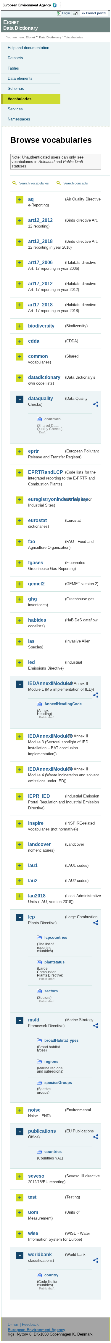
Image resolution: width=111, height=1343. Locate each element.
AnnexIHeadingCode (54, 704)
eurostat (37, 520)
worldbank (40, 1254)
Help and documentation (28, 48)
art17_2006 (40, 262)
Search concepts (75, 183)
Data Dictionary (50, 37)
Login (66, 13)
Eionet (30, 37)
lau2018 (37, 895)
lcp (31, 916)
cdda (33, 341)
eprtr (33, 451)
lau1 (33, 865)
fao (31, 541)
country (51, 1275)
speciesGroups (54, 1082)
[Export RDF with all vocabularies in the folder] (95, 405)
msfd (33, 1019)
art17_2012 (40, 283)
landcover (39, 844)
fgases (35, 562)
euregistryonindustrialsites (46, 499)
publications (42, 1131)
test (32, 1197)
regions (51, 1061)
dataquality (40, 398)
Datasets (15, 58)
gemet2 (36, 583)
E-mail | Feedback (23, 1324)
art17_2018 (40, 304)
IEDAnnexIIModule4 (46, 769)
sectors (51, 991)
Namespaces (19, 119)
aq (31, 199)
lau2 (33, 880)
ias (31, 641)
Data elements (20, 78)
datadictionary (44, 377)
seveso (36, 1176)
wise (33, 1233)
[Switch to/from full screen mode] (76, 13)
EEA (31, 5)
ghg (32, 598)
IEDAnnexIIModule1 (46, 683)
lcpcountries (54, 937)
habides (37, 620)
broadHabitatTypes (54, 1040)
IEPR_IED (39, 796)
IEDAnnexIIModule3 (46, 736)
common (38, 356)
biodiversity (41, 325)
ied (31, 662)
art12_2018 (40, 241)
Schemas (16, 88)
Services (15, 109)
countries (53, 1151)
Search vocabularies (34, 183)
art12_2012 (40, 220)
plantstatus (54, 962)
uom (33, 1212)
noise (34, 1109)
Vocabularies (19, 99)
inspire (36, 823)
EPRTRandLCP (45, 472)
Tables (13, 68)
